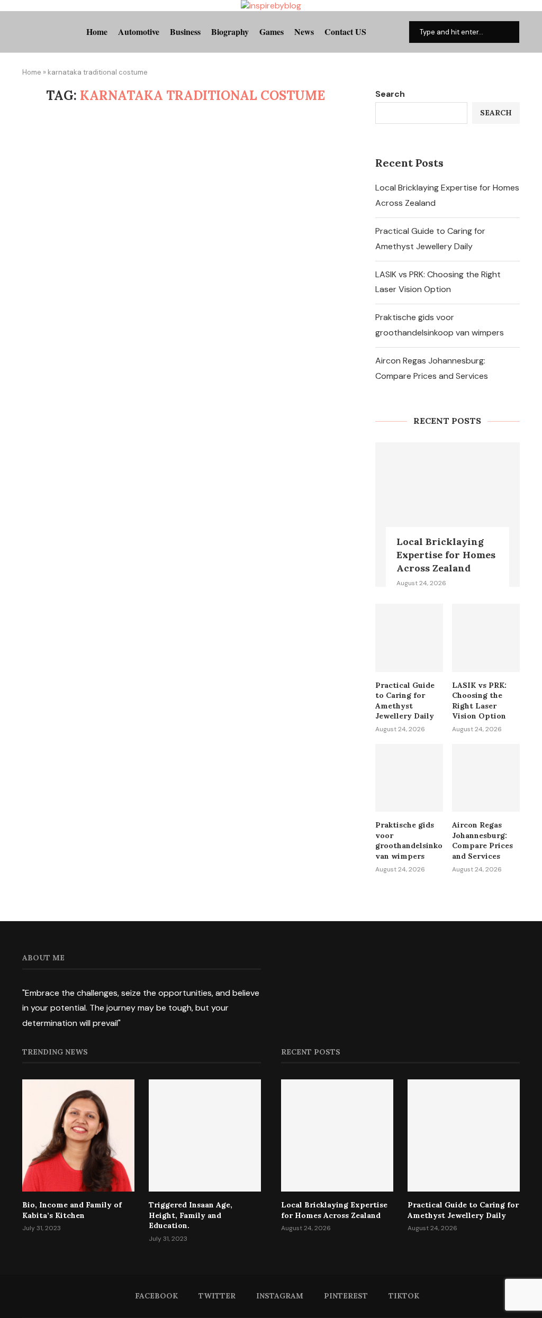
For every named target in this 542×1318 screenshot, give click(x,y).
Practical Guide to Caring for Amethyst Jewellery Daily (405, 700)
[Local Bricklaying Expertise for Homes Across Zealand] (447, 514)
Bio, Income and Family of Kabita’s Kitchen (72, 1210)
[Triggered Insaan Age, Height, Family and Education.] (205, 1135)
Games (271, 31)
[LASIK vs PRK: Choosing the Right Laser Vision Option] (486, 637)
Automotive (138, 31)
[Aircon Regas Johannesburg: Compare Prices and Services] (486, 778)
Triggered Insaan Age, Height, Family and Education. (190, 1215)
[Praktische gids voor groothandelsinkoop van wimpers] (409, 778)
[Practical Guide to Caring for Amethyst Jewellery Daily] (409, 637)
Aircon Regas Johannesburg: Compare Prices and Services (482, 840)
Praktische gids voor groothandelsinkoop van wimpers (409, 840)
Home (96, 31)
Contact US (345, 31)
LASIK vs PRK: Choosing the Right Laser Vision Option (479, 700)
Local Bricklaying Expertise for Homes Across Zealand (445, 554)
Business (185, 31)
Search (390, 93)
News (304, 31)
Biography (230, 31)
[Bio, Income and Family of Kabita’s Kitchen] (78, 1135)
